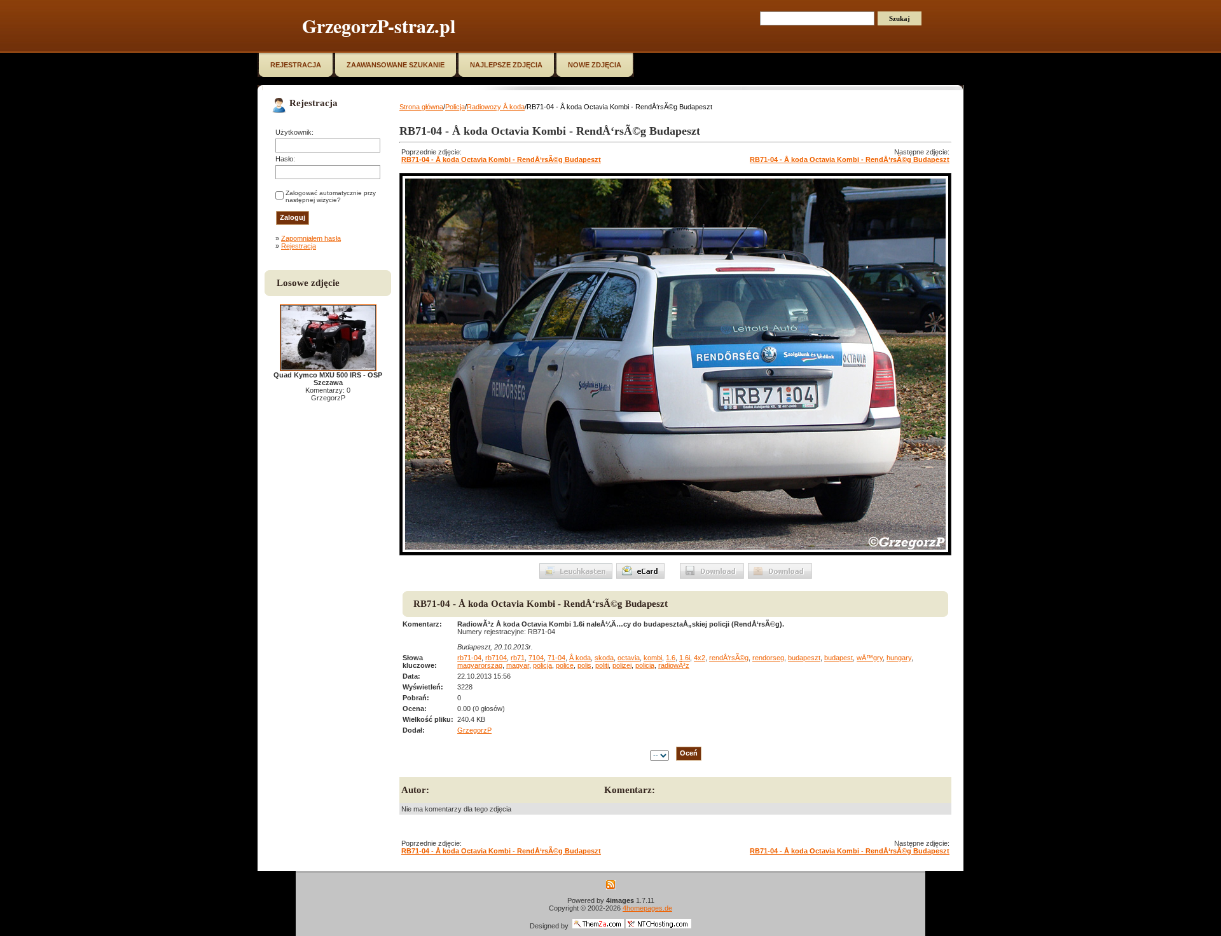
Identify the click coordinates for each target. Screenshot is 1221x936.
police (565, 665)
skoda (604, 657)
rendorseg (768, 657)
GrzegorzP (474, 730)
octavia (628, 657)
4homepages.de (647, 908)
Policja (455, 107)
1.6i (684, 657)
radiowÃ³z (673, 665)
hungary (898, 657)
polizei (621, 665)
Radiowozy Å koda (496, 107)
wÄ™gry (870, 657)
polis (584, 665)
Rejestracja (298, 246)
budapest (838, 657)
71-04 (556, 657)
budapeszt (804, 657)
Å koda (580, 657)
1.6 (670, 657)
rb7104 (496, 657)
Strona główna (421, 107)
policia (644, 665)
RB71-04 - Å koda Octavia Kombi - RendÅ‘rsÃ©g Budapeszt (501, 159)
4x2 (699, 657)
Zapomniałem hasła (311, 238)
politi (602, 665)
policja (542, 665)
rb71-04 (469, 657)
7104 (536, 657)
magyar (517, 665)
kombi (653, 657)
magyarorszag (479, 665)
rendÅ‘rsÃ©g (728, 657)
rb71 (518, 657)
